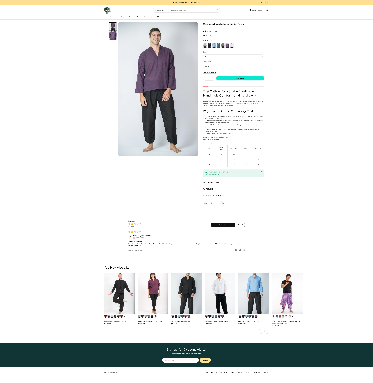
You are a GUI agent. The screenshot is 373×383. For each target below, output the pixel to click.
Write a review (223, 225)
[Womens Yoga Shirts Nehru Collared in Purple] (153, 293)
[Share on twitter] (240, 250)
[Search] (218, 10)
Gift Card (205, 372)
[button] (207, 31)
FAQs (211, 372)
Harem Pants (113, 372)
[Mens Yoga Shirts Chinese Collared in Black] (119, 293)
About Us (248, 372)
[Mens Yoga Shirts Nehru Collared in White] (220, 293)
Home (110, 341)
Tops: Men (122, 341)
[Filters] (238, 225)
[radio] (205, 45)
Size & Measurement (222, 372)
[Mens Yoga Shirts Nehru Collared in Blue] (253, 293)
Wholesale (257, 372)
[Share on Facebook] (211, 203)
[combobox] (186, 10)
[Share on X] (217, 203)
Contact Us (265, 372)
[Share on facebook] (236, 250)
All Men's (116, 341)
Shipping (233, 372)
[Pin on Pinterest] (222, 203)
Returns (240, 372)
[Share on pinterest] (243, 250)
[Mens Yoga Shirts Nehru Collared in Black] (186, 293)
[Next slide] (266, 331)
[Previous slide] (261, 331)
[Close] (262, 172)
